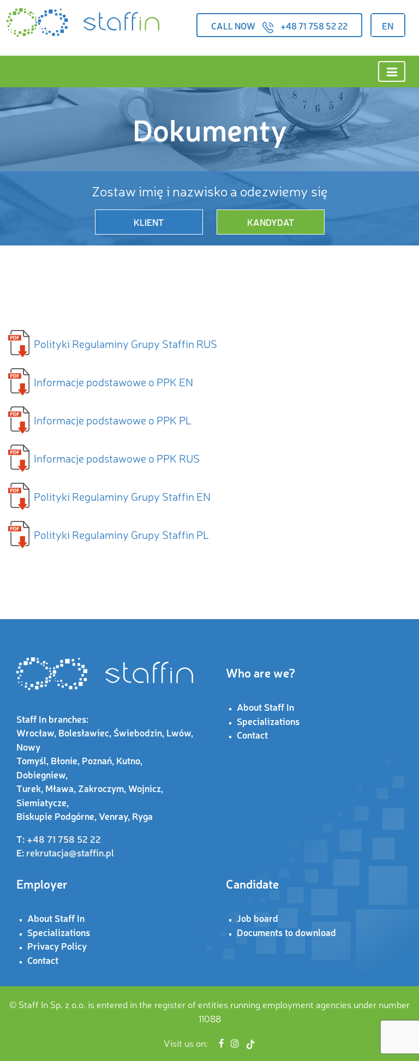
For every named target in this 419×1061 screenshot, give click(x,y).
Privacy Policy (57, 945)
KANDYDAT (270, 222)
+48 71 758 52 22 (314, 26)
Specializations (268, 721)
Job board (257, 918)
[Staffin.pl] (83, 22)
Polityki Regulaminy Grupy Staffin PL (121, 534)
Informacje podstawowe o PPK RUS (117, 458)
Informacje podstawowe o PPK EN (113, 381)
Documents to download (286, 932)
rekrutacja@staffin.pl (70, 852)
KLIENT (149, 222)
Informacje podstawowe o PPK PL (112, 419)
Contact (252, 734)
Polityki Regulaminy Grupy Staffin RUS (125, 343)
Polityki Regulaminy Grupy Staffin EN (122, 496)
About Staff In (265, 706)
